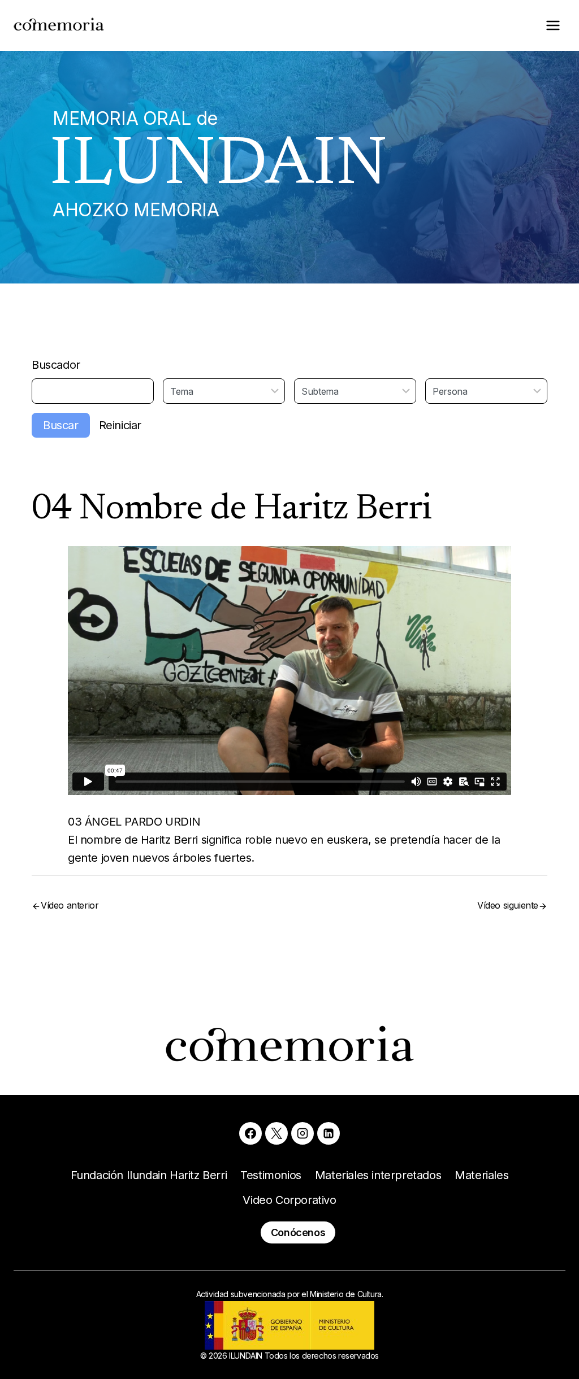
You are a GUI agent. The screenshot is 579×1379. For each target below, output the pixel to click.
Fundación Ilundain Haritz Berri (149, 1175)
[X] (276, 1133)
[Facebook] (250, 1133)
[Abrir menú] (552, 25)
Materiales (481, 1175)
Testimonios (270, 1175)
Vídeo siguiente (507, 905)
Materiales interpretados (378, 1175)
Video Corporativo (289, 1200)
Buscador (56, 365)
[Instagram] (302, 1133)
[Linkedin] (328, 1133)
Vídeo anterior (69, 905)
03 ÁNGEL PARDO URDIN (134, 821)
